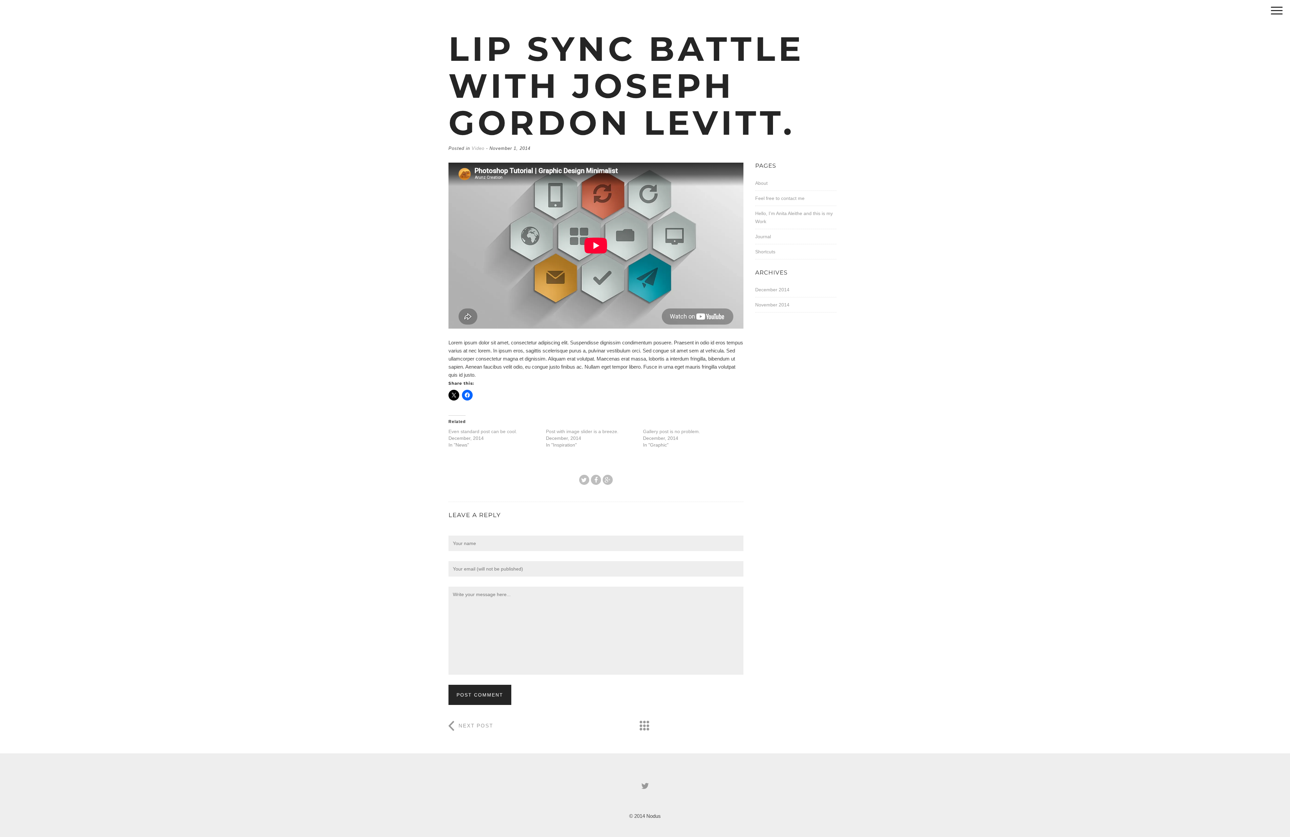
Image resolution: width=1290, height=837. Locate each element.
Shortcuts (765, 251)
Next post (476, 725)
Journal (763, 236)
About (761, 183)
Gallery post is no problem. (671, 431)
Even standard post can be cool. (482, 431)
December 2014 (772, 289)
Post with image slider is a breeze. (582, 431)
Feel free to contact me (780, 198)
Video (478, 148)
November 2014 (772, 304)
